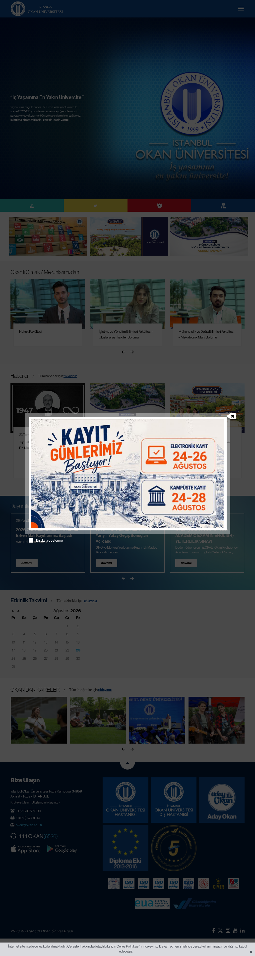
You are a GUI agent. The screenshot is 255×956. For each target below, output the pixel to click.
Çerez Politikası (128, 946)
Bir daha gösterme (49, 540)
